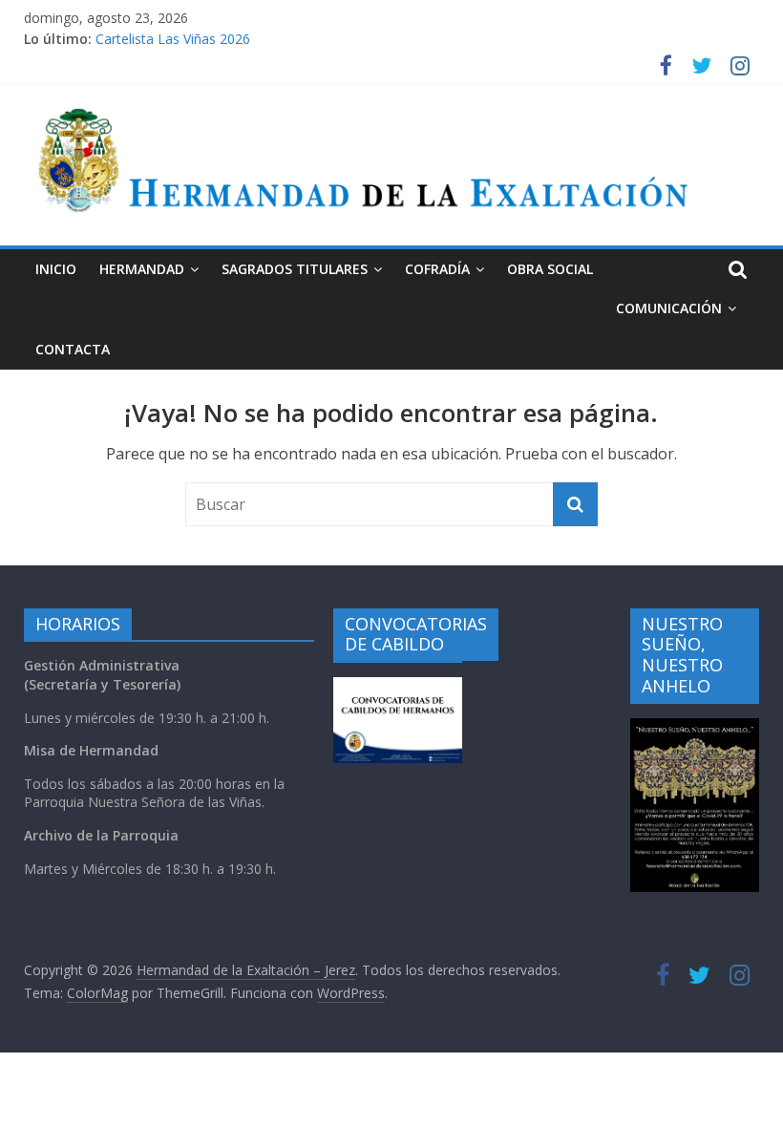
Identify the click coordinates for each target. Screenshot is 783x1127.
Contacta (72, 349)
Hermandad (141, 269)
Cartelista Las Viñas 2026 (172, 41)
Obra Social (550, 269)
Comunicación (669, 308)
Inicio (55, 269)
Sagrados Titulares (295, 269)
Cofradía (437, 269)
